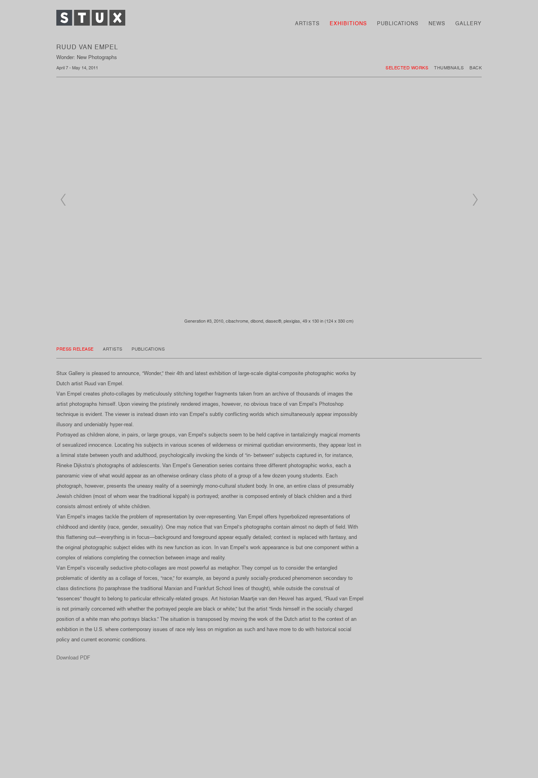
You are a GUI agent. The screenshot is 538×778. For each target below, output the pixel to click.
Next (475, 199)
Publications (398, 23)
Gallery (468, 23)
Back (475, 67)
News (437, 23)
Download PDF (73, 658)
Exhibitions (348, 23)
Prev (63, 199)
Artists (307, 23)
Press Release (75, 349)
